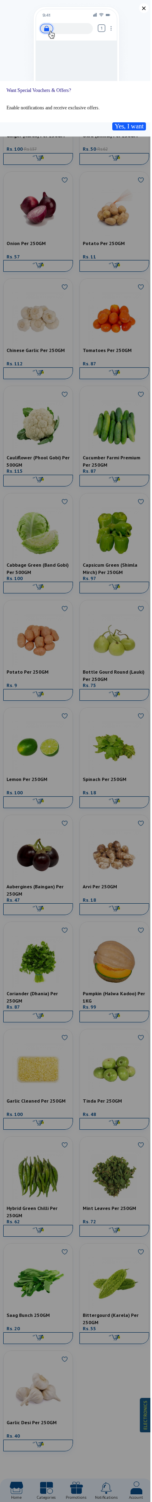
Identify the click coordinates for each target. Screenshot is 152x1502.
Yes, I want (129, 126)
